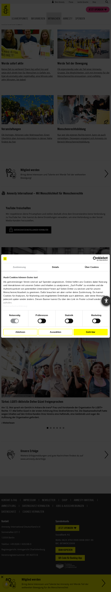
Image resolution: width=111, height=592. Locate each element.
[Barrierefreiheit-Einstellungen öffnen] (106, 301)
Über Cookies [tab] (92, 267)
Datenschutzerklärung (15, 306)
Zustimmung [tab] (19, 267)
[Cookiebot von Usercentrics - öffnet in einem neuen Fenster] (95, 258)
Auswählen (55, 332)
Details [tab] (55, 267)
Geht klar (90, 332)
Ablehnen (20, 332)
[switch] (42, 321)
